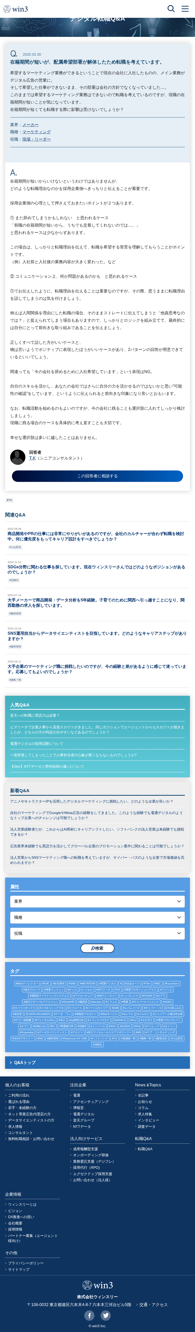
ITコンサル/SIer (46, 1020)
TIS (118, 989)
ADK (46, 983)
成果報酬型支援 (85, 1149)
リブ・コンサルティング (161, 1032)
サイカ (73, 989)
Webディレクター (28, 983)
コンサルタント (20, 1133)
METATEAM (88, 983)
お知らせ (145, 1102)
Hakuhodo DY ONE (75, 1038)
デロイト (78, 1032)
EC (53, 1026)
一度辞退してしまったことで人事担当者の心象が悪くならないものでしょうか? (73, 755)
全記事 (143, 1095)
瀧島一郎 (16, 679)
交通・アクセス (153, 1305)
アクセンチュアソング (91, 1102)
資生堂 (18, 1014)
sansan (97, 1001)
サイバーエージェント (146, 1001)
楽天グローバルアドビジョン (41, 1001)
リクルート (75, 1008)
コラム (143, 1108)
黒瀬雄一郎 (129, 1038)
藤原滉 (83, 1001)
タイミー (170, 1026)
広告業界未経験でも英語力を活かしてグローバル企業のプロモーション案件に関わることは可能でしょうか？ (97, 846)
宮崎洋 (15, 580)
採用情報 (15, 1229)
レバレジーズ (132, 1008)
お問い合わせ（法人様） (92, 1180)
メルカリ (144, 1014)
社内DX (126, 1026)
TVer (147, 983)
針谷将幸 (60, 983)
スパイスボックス (25, 1008)
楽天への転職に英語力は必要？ (35, 715)
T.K (10, 500)
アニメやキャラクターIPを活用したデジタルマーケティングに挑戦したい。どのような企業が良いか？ (91, 801)
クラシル (112, 1001)
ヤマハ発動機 (23, 1020)
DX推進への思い (21, 1217)
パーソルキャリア (98, 1008)
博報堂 (78, 1108)
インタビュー (148, 1120)
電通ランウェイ (54, 989)
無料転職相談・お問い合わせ (31, 1139)
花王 (62, 1020)
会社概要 (15, 1223)
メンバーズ (98, 1026)
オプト (25, 1026)
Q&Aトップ (25, 1062)
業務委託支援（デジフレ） (94, 1161)
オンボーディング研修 (91, 1155)
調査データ (147, 1126)
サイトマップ (18, 1269)
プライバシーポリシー (26, 1263)
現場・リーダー (36, 139)
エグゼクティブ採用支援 (92, 1174)
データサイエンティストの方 (31, 1120)
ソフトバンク (100, 1038)
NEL (158, 983)
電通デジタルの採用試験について (36, 744)
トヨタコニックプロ (52, 1008)
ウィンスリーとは (22, 1204)
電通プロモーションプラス (141, 989)
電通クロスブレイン (169, 1020)
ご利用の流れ (18, 1095)
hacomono (173, 983)
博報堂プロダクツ (86, 1014)
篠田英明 (16, 613)
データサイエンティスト (53, 1032)
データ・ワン (63, 1014)
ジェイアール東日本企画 (169, 1014)
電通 (125, 1001)
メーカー (30, 125)
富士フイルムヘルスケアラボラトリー (110, 1032)
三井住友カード (130, 983)
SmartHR (69, 1001)
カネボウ (147, 1020)
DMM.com (40, 1026)
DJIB (116, 1008)
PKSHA (147, 995)
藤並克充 (162, 1038)
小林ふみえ (175, 1008)
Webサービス (110, 1014)
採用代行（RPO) (86, 1167)
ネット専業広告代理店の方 (29, 1114)
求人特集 (145, 1114)
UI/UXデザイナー (23, 1038)
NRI (139, 1032)
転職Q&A (145, 1149)
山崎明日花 (77, 1020)
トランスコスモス (99, 1020)
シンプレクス (130, 995)
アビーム (167, 989)
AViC (113, 1026)
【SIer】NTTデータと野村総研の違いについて (47, 766)
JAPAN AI (120, 1020)
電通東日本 (67, 1026)
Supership (28, 1032)
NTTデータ (104, 989)
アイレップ (153, 1026)
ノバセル (87, 989)
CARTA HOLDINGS (38, 1014)
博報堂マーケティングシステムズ (50, 995)
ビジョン (15, 1211)
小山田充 (16, 547)
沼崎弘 (98, 1044)
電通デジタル (108, 983)
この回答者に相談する (97, 476)
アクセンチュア (84, 995)
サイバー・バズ (154, 1008)
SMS (73, 983)
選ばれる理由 (18, 1102)
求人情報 (15, 1126)
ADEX (168, 1001)
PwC (138, 1026)
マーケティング (36, 132)
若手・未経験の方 (22, 1108)
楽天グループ (32, 989)
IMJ (41, 1038)
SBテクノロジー (107, 995)
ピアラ (162, 995)
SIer (134, 1020)
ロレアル (128, 1014)
